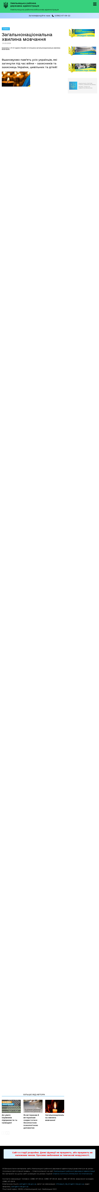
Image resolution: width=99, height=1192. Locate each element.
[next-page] (7, 1133)
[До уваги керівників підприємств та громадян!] (11, 1106)
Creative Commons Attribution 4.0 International (72, 1174)
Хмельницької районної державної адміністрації (74, 1171)
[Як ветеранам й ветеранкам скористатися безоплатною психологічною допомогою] (32, 1106)
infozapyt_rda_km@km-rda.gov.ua (70, 1184)
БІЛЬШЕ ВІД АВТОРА (34, 1094)
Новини (6, 28)
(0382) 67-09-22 (62, 15)
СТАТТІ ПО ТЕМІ (11, 1094)
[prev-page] (3, 1133)
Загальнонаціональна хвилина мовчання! (54, 1117)
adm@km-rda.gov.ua (27, 1184)
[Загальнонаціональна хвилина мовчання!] (54, 1106)
